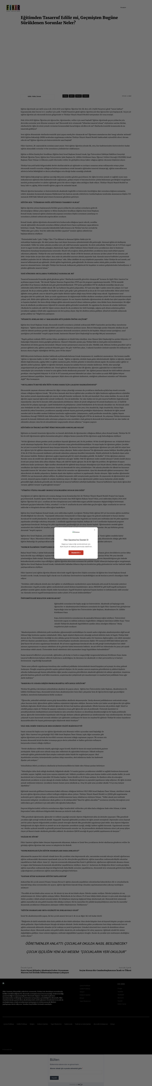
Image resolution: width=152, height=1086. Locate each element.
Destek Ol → (76, 553)
